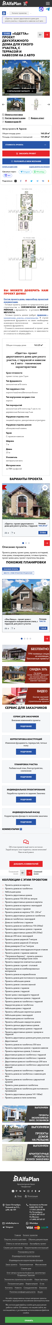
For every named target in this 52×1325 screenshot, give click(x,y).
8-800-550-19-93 (36, 1207)
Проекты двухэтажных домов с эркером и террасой (24, 1033)
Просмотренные (26, 1264)
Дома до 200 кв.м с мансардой (19, 936)
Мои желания (40, 1264)
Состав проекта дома (15, 118)
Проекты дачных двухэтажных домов (22, 1025)
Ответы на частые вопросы (17, 1243)
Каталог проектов (30, 1235)
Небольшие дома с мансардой (19, 1015)
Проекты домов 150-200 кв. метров (21, 899)
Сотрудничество (30, 1288)
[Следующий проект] (29, 873)
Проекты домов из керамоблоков (20, 974)
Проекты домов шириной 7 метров (21, 939)
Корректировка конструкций (36, 1248)
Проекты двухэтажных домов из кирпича (23, 902)
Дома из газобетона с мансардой (20, 919)
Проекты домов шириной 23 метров (21, 943)
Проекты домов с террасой (17, 991)
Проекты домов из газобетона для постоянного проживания (26, 1090)
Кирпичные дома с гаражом (18, 909)
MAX (9, 175)
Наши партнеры (41, 1279)
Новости (18, 1288)
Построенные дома (16, 1284)
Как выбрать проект (38, 1243)
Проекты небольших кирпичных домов (23, 1012)
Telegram (26, 172)
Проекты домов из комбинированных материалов (22, 970)
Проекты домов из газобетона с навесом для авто (25, 1075)
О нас (42, 1284)
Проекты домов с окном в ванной (20, 984)
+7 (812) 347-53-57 (37, 1214)
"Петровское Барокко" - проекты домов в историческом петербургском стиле (23, 957)
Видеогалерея (32, 1284)
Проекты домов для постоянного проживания (26, 978)
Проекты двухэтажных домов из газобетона (25, 916)
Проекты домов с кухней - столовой (21, 965)
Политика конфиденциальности (22, 1292)
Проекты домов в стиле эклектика (20, 1098)
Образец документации (38, 1239)
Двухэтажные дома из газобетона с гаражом (25, 1058)
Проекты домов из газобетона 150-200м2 (24, 926)
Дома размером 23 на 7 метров (19, 946)
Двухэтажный (11, 1041)
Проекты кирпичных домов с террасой (22, 998)
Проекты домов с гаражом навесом (21, 953)
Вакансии (43, 1288)
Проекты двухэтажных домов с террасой (23, 1029)
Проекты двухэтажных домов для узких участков (27, 1038)
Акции (40, 1292)
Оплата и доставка (14, 114)
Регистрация (33, 1196)
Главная (18, 1235)
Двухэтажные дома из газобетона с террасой (25, 1055)
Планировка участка (26, 1252)
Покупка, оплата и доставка (15, 1239)
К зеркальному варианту (19, 91)
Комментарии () (13, 122)
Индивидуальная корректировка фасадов (26, 1260)
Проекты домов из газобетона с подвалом (24, 1070)
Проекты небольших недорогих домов (22, 1022)
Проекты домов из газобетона (18, 888)
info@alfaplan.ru (12, 1223)
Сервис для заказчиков (26, 708)
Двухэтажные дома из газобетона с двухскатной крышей (27, 1066)
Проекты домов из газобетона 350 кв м (23, 1045)
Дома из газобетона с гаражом (19, 922)
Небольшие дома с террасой (18, 1008)
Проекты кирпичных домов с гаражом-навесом (26, 1048)
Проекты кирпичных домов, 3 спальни (22, 1051)
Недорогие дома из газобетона (19, 1005)
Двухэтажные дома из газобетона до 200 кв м (26, 1061)
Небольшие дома (13, 892)
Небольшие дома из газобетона (19, 1018)
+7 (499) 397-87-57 (37, 1219)
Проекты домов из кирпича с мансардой (23, 905)
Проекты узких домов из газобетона (21, 1085)
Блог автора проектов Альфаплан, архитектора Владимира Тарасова (26, 1274)
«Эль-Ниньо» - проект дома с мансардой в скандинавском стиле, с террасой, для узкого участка (21, 621)
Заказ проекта (11, 1264)
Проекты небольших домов (17, 981)
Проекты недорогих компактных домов (23, 962)
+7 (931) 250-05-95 (37, 1210)
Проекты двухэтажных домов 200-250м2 (23, 933)
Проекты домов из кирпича (17, 885)
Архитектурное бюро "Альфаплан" (26, 1185)
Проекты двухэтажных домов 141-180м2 (23, 1094)
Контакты (9, 1288)
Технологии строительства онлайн (18, 1279)
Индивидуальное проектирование (26, 1256)
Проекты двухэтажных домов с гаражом (23, 929)
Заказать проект (27, 153)
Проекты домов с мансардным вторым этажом (26, 950)
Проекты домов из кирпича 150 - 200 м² (23, 912)
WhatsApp (40, 172)
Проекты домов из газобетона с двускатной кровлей (25, 1080)
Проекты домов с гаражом (17, 988)
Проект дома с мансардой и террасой (22, 995)
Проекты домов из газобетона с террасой (24, 1001)
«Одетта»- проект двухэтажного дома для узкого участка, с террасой (21, 525)
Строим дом (26, 1268)
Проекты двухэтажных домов (18, 895)
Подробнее (15, 513)
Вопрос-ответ (37, 118)
